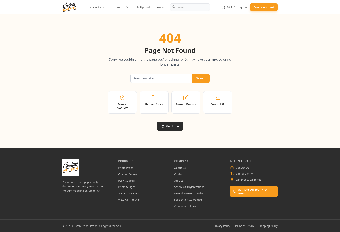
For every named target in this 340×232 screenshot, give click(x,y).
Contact (160, 7)
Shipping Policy (268, 226)
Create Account (263, 7)
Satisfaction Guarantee (188, 199)
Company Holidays (185, 206)
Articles (178, 180)
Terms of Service (245, 226)
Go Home (172, 126)
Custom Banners (128, 174)
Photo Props (125, 167)
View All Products (129, 199)
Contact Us (242, 167)
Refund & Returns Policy (189, 193)
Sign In (242, 7)
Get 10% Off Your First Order (252, 191)
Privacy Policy (222, 226)
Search (200, 78)
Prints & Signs (126, 187)
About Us (180, 167)
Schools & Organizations (189, 187)
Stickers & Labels (128, 193)
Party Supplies (127, 180)
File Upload (142, 7)
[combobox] (190, 7)
